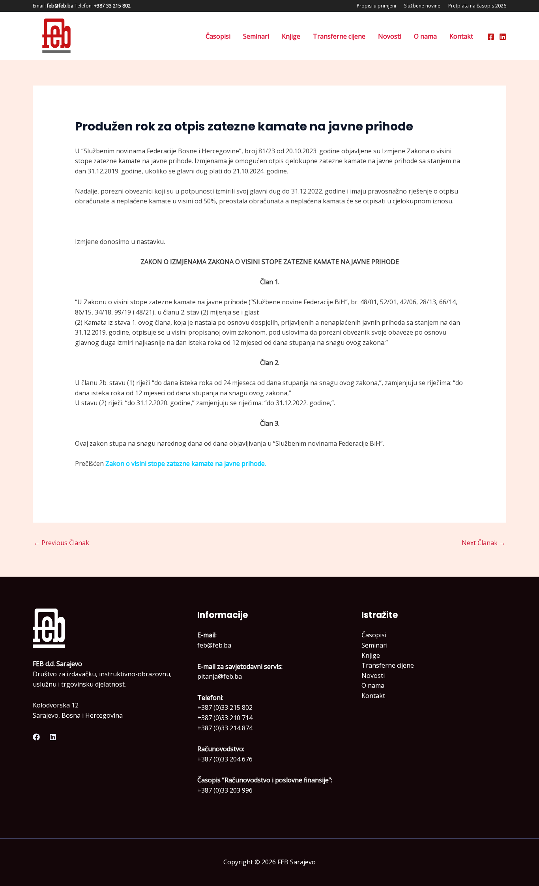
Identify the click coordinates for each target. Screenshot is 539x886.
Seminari (256, 36)
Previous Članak (61, 542)
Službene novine (422, 5)
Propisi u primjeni (376, 5)
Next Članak (483, 542)
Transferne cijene (339, 36)
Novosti (389, 36)
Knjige (291, 36)
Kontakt (461, 36)
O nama (425, 36)
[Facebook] (490, 36)
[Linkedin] (502, 36)
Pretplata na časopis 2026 (477, 5)
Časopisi (218, 36)
